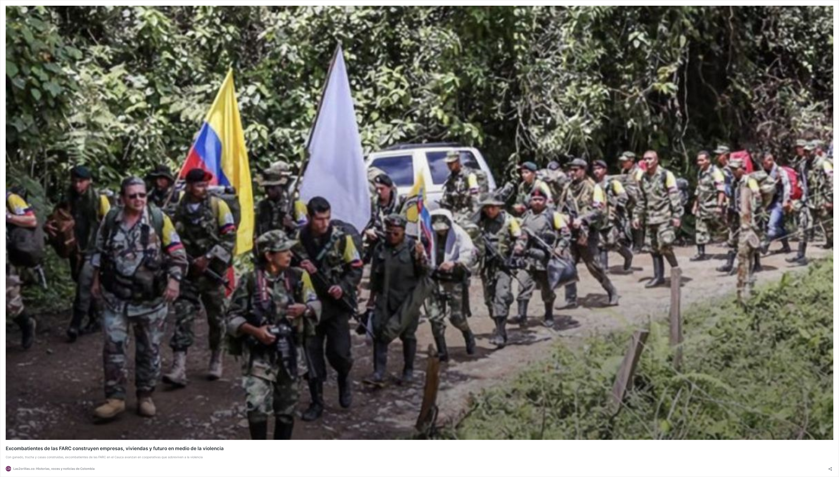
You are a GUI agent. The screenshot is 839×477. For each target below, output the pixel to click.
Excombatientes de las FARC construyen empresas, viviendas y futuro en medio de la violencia (115, 448)
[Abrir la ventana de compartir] (830, 467)
